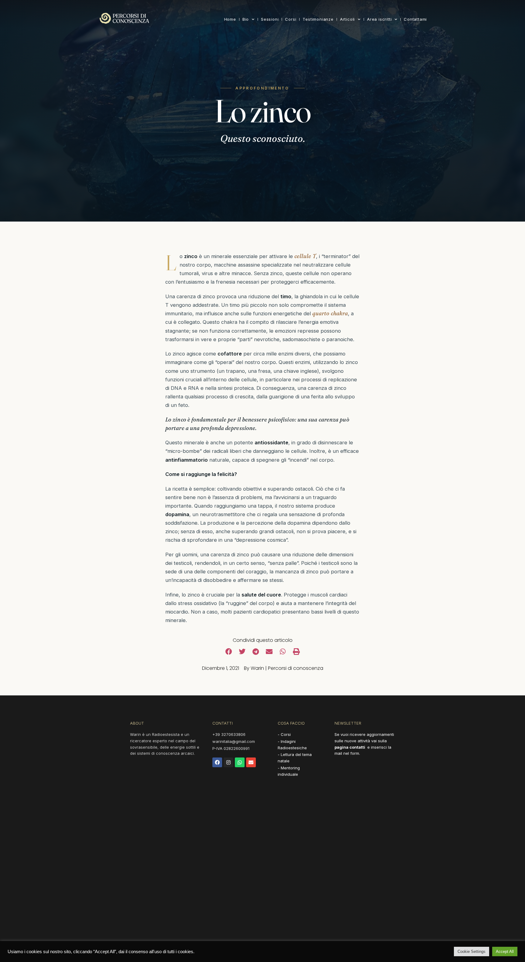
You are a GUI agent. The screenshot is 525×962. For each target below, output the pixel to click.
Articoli (347, 19)
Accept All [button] (505, 951)
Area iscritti (379, 19)
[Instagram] (228, 762)
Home (230, 19)
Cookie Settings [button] (472, 951)
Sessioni (270, 19)
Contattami (415, 19)
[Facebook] (217, 762)
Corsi (290, 19)
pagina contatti (350, 747)
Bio (245, 19)
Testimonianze (318, 19)
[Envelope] (251, 762)
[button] (228, 651)
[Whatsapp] (240, 762)
